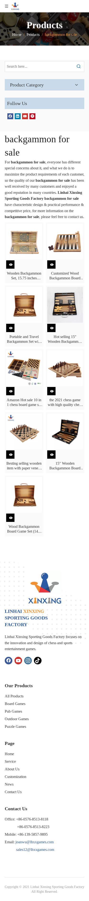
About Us (12, 769)
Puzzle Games (15, 727)
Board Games (15, 704)
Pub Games (13, 711)
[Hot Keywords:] (79, 66)
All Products (14, 696)
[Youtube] (25, 116)
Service (10, 761)
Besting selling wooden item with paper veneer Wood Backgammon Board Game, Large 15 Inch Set (24, 466)
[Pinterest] (32, 116)
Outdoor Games (17, 719)
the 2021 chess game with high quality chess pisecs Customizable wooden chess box (65, 402)
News (9, 784)
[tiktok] (38, 660)
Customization (15, 777)
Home (9, 754)
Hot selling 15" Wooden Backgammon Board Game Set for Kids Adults (65, 339)
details (13, 263)
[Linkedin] (18, 116)
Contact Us (13, 792)
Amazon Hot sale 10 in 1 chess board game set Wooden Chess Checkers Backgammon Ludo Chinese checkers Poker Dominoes (24, 402)
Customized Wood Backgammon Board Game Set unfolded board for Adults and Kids (64, 276)
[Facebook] (10, 116)
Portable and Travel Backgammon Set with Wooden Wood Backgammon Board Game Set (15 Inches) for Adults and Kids (24, 339)
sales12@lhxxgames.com (35, 850)
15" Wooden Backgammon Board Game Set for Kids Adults (64, 466)
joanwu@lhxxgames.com (34, 842)
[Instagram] (28, 660)
